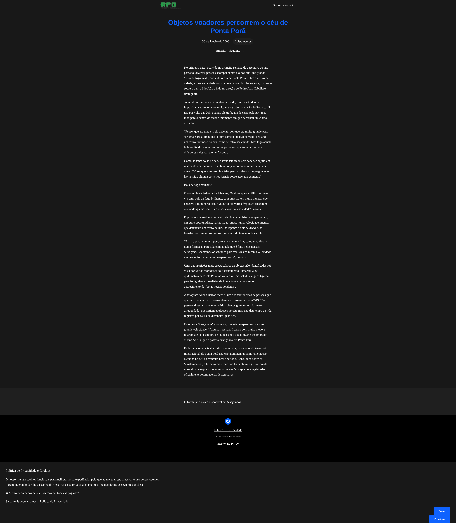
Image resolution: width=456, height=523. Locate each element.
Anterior (221, 50)
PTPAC (235, 444)
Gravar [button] (442, 511)
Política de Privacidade (228, 430)
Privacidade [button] (439, 519)
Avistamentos (243, 41)
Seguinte (234, 50)
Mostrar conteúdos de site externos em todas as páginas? (43, 493)
